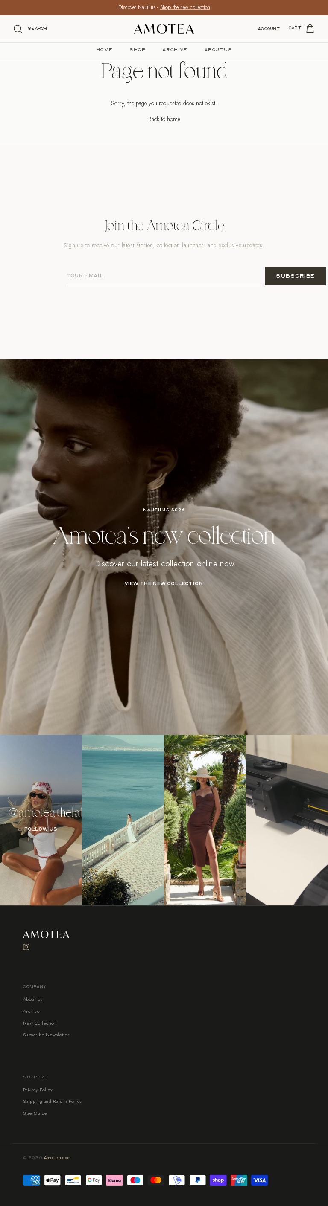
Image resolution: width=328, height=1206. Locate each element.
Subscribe (295, 276)
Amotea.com (57, 1158)
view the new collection (164, 584)
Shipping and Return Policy (52, 1101)
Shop (137, 50)
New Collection (40, 1023)
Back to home (164, 119)
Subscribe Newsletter (46, 1034)
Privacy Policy (38, 1089)
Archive (175, 50)
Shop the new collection (185, 7)
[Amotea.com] (164, 29)
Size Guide (35, 1113)
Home (104, 50)
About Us (218, 50)
